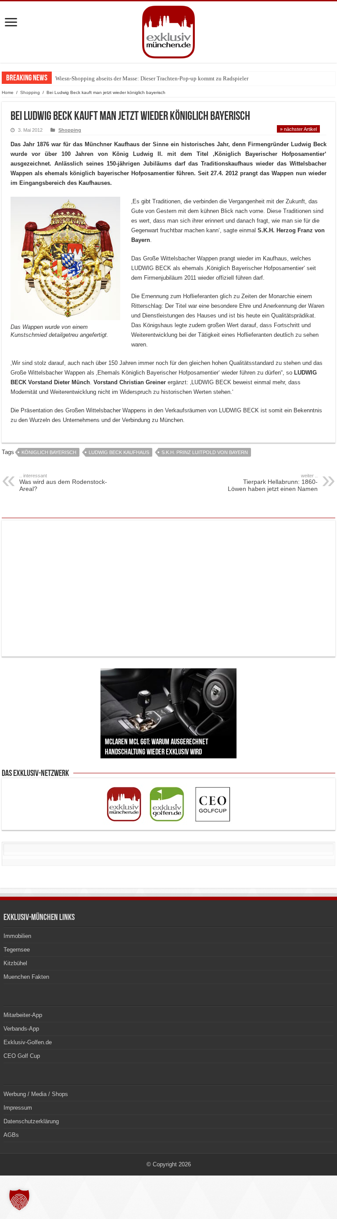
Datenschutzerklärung (31, 1121)
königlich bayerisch (49, 452)
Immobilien (17, 936)
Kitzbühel (15, 963)
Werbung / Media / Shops (36, 1094)
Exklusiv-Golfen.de (28, 1042)
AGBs (11, 1135)
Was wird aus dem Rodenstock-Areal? (63, 482)
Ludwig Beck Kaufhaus (119, 452)
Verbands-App (21, 1028)
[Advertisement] (168, 588)
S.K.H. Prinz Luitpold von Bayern (204, 452)
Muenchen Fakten (26, 977)
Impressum (18, 1107)
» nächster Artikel (298, 129)
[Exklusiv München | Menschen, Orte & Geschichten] (168, 30)
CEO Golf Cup (22, 1056)
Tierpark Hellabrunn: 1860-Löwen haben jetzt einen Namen (273, 482)
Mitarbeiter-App (23, 1015)
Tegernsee (17, 949)
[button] (19, 1199)
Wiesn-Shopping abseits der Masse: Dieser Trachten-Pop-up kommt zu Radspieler (151, 78)
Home (8, 92)
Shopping (30, 92)
